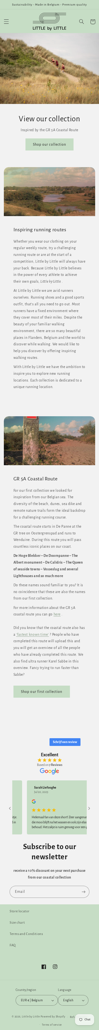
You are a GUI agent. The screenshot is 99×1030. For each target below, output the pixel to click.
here (57, 614)
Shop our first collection (41, 692)
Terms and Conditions (26, 934)
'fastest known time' (32, 634)
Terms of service (52, 1024)
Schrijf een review (65, 742)
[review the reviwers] (26, 802)
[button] (6, 21)
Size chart (17, 922)
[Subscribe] (83, 892)
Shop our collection (49, 144)
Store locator (19, 911)
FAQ (13, 945)
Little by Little (31, 1017)
